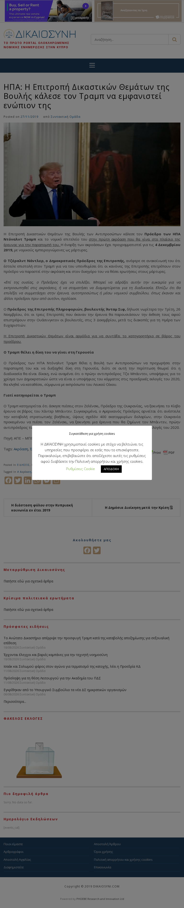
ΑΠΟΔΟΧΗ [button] (111, 469)
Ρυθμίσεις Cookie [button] (80, 468)
